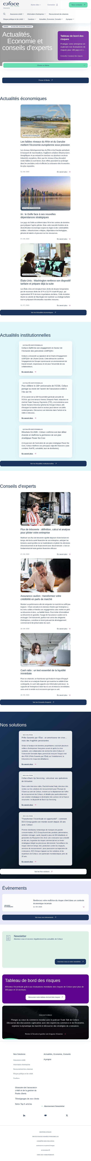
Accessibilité (45, 1150)
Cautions (16, 1078)
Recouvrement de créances (23, 1069)
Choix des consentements (45, 1154)
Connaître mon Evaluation (45, 1141)
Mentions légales (45, 1132)
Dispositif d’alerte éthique (45, 1145)
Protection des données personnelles (45, 1136)
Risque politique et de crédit (23, 1074)
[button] (5, 14)
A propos (47, 1059)
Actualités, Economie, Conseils (57, 1054)
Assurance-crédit (19, 1060)
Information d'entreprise (21, 1064)
